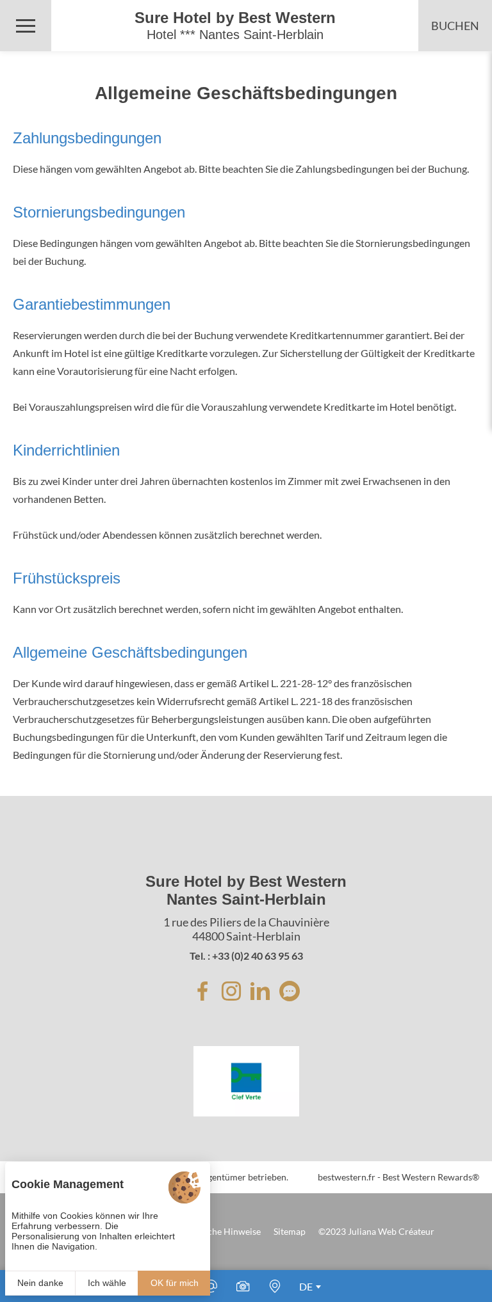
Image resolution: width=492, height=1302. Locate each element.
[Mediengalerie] (243, 1286)
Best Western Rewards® (430, 1176)
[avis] (289, 991)
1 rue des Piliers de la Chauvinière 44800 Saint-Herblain (246, 929)
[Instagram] (231, 991)
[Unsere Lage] (275, 1286)
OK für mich (175, 1283)
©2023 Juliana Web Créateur (376, 1231)
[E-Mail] (211, 1286)
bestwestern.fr (346, 1176)
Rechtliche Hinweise (220, 1231)
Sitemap (290, 1231)
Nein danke (40, 1283)
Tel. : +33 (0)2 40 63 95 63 (246, 955)
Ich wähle (107, 1283)
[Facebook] (202, 991)
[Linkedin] (260, 991)
